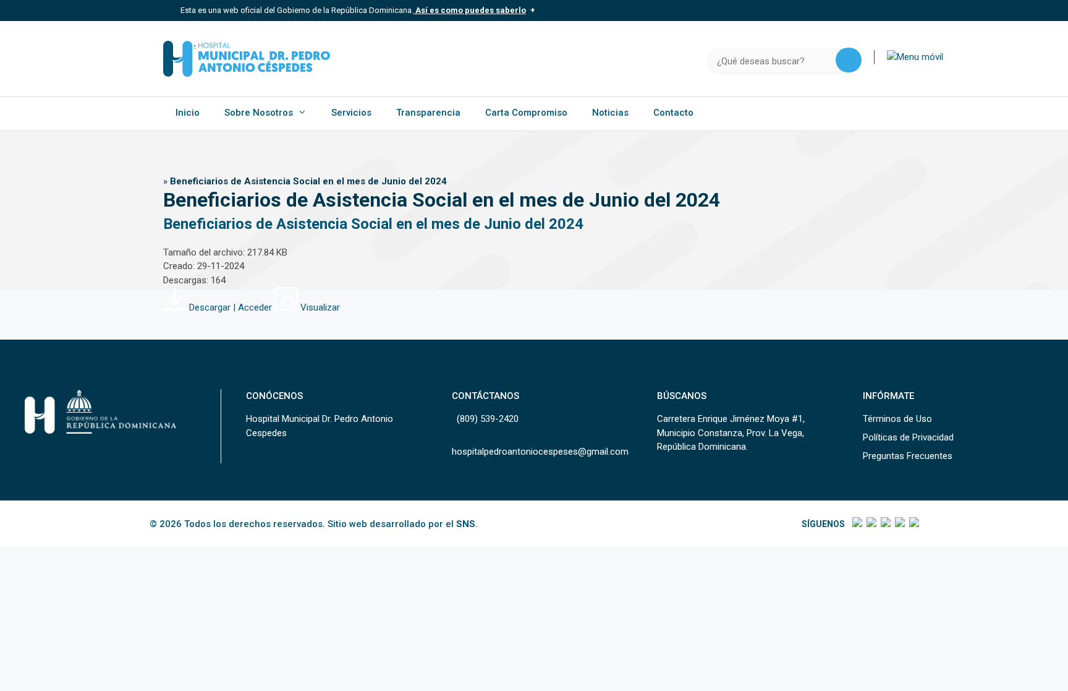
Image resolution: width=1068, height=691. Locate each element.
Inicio (188, 112)
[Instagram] (885, 524)
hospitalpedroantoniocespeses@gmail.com (540, 451)
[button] (915, 56)
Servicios (351, 112)
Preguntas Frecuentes (907, 455)
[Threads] (899, 524)
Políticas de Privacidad (908, 437)
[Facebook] (856, 524)
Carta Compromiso (526, 112)
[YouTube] (913, 524)
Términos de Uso (897, 418)
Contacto (673, 112)
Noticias (610, 112)
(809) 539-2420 (488, 418)
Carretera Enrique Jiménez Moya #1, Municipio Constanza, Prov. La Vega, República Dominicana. (731, 432)
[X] (870, 524)
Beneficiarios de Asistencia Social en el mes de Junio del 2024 (373, 224)
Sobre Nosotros (258, 112)
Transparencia (428, 112)
